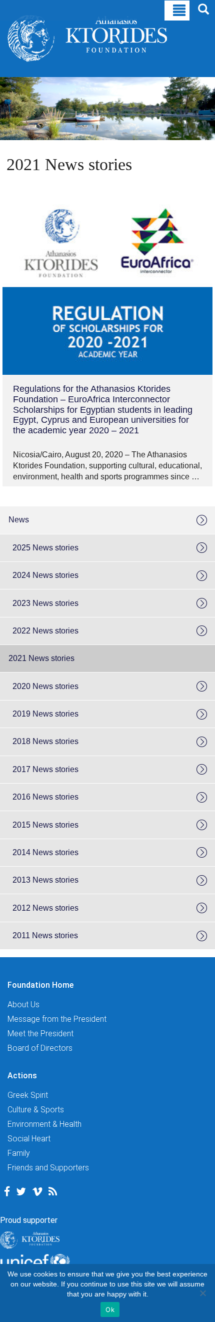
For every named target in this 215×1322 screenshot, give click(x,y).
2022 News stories (45, 630)
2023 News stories (45, 603)
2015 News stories (45, 825)
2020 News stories (45, 686)
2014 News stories (45, 852)
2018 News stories (45, 741)
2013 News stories (45, 880)
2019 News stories (45, 714)
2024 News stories (45, 575)
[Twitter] (21, 1191)
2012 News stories (45, 908)
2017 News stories (45, 769)
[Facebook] (7, 1191)
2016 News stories (45, 797)
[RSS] (52, 1191)
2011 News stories (45, 935)
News (18, 519)
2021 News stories (41, 658)
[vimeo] (37, 1191)
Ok (110, 1309)
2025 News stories (45, 547)
